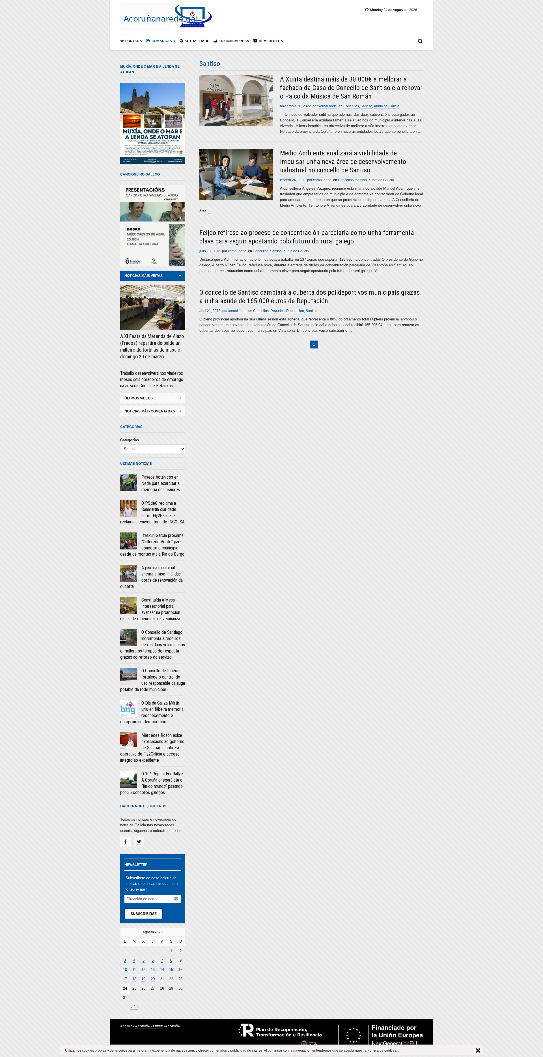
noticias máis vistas (143, 276)
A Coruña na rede (149, 1026)
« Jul (134, 1007)
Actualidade (196, 41)
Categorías (129, 440)
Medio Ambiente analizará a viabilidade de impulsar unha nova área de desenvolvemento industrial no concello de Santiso (343, 161)
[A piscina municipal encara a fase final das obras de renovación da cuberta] (128, 573)
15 (171, 970)
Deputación (295, 311)
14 (162, 970)
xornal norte (327, 106)
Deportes (277, 311)
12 (143, 970)
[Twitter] (139, 841)
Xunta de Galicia (386, 106)
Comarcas (162, 41)
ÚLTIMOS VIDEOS (138, 398)
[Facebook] (125, 841)
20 (153, 979)
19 (143, 979)
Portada (133, 41)
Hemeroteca (271, 41)
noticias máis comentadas (149, 411)
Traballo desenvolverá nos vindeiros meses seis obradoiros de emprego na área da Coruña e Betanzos (151, 379)
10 (125, 970)
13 (153, 970)
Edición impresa (234, 41)
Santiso (366, 106)
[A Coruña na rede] (167, 25)
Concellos (351, 106)
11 (134, 970)
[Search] (420, 42)
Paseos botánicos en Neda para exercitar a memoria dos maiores (160, 483)
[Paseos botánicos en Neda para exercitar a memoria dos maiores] (128, 482)
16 (180, 970)
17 (125, 979)
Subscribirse (144, 914)
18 (134, 979)
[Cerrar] (478, 1050)
